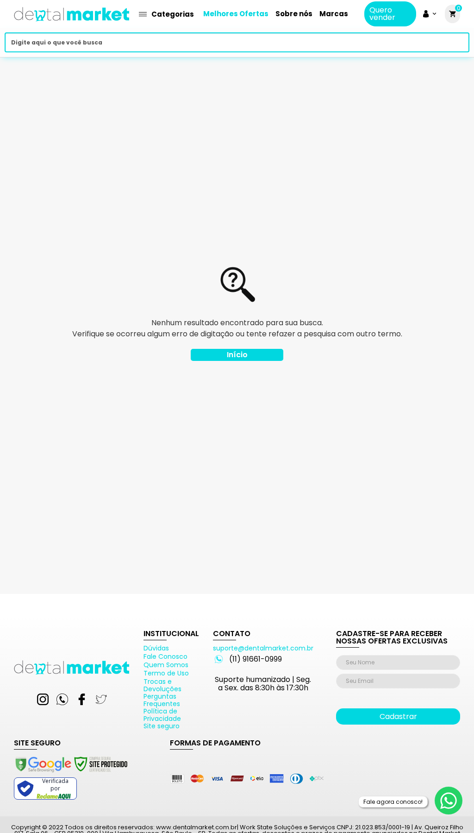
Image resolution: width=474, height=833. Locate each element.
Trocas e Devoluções (162, 685)
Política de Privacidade (162, 715)
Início (237, 354)
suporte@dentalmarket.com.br (263, 648)
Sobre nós (293, 14)
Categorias (172, 14)
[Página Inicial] (72, 24)
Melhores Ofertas (235, 14)
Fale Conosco (165, 656)
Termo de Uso (166, 673)
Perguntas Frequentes (161, 700)
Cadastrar (398, 716)
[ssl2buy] (71, 773)
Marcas (333, 14)
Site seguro (161, 726)
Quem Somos (165, 664)
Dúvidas (156, 648)
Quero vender (382, 13)
